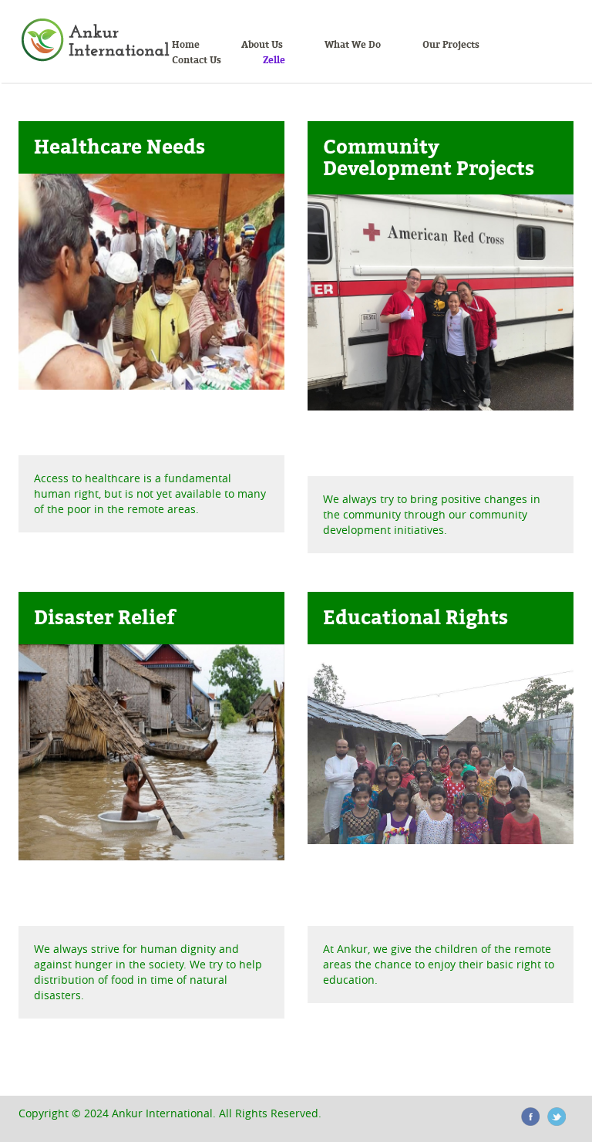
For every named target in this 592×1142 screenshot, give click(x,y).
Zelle (274, 60)
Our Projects (450, 45)
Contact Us (196, 60)
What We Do (353, 45)
